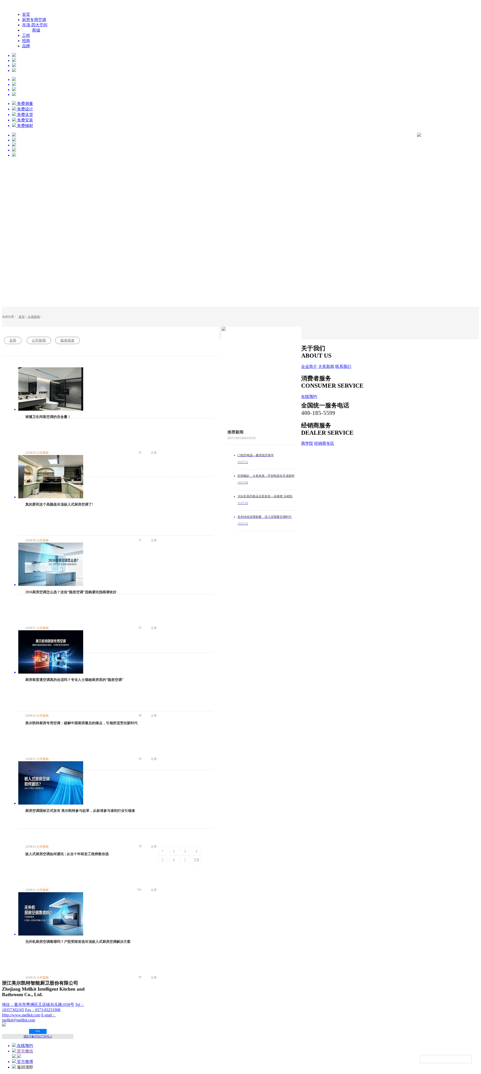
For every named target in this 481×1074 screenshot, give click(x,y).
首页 (26, 14)
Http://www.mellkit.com (21, 1015)
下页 (196, 859)
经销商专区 (324, 443)
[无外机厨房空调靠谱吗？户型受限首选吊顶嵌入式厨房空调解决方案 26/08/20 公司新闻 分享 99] (115, 799)
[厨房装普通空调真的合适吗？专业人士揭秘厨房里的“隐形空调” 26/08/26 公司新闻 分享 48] (115, 565)
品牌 (26, 46)
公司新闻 (39, 340)
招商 (26, 41)
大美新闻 (33, 317)
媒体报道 (67, 340)
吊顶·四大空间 (34, 25)
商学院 (307, 443)
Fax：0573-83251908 (42, 1010)
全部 (12, 340)
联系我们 (343, 366)
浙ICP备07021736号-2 (38, 1036)
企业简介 (309, 366)
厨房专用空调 (34, 20)
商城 (36, 30)
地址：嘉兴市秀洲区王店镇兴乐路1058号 (38, 1004)
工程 (26, 35)
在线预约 (309, 396)
